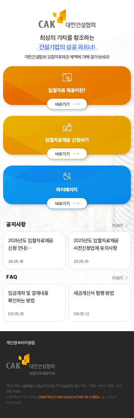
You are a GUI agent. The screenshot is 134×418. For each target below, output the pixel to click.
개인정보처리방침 (20, 342)
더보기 (117, 225)
